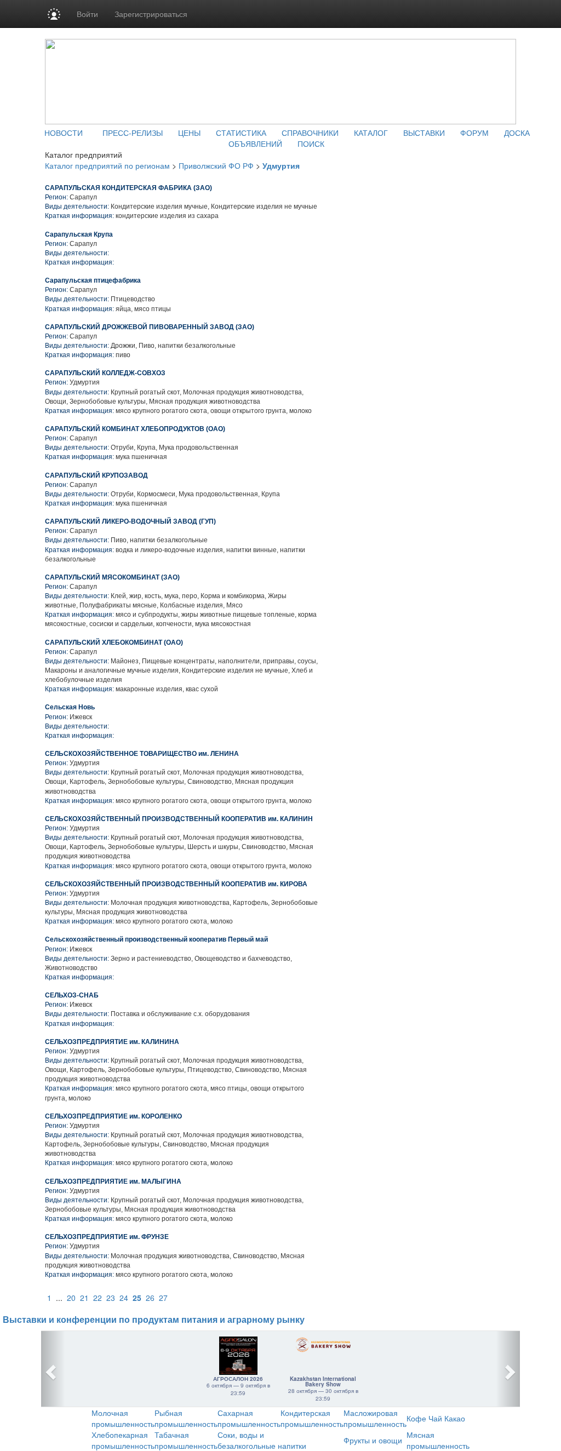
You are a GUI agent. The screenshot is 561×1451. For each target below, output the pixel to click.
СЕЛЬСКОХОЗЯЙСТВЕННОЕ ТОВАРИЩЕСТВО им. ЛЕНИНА (142, 754)
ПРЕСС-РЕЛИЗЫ (132, 132)
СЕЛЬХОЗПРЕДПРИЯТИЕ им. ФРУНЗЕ (107, 1237)
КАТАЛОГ (371, 132)
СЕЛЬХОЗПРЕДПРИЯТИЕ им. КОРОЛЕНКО (113, 1116)
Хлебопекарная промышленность (122, 1440)
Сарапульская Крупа (79, 234)
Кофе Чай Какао (436, 1418)
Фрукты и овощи (373, 1440)
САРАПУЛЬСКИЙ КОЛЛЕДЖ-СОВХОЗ (105, 373)
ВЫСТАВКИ (424, 132)
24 (123, 1297)
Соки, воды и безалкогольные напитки (261, 1440)
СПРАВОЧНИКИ (310, 132)
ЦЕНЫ (189, 132)
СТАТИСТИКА (241, 132)
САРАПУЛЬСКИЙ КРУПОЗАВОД (96, 475)
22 (97, 1297)
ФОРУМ (474, 132)
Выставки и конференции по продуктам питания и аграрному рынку (154, 1319)
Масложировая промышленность (375, 1418)
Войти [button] (87, 13)
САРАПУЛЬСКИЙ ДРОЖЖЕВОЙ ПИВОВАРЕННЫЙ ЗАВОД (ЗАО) (149, 327)
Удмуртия (281, 165)
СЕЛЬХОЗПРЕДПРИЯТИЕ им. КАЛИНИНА (112, 1042)
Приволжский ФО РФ (216, 165)
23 (110, 1297)
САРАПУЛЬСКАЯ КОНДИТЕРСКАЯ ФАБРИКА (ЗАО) (128, 188)
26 (150, 1297)
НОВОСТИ (63, 132)
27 (163, 1297)
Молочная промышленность (122, 1418)
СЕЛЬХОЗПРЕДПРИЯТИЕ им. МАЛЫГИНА (113, 1181)
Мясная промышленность (438, 1440)
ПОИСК (310, 143)
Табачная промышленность (185, 1440)
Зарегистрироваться (151, 13)
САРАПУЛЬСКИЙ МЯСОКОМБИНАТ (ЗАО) (112, 577)
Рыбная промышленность (185, 1418)
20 (71, 1297)
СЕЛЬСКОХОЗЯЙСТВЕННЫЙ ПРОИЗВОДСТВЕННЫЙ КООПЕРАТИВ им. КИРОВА (176, 884)
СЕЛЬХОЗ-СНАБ (72, 995)
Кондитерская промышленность (312, 1418)
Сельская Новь (70, 707)
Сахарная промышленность (248, 1418)
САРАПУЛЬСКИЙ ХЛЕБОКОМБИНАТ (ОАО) (114, 642)
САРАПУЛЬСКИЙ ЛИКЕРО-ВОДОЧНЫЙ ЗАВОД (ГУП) (130, 521)
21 (84, 1297)
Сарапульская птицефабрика (93, 280)
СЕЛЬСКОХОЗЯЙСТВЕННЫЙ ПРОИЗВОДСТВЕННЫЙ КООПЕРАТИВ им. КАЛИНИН (179, 819)
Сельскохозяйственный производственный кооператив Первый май (156, 939)
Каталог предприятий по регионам (107, 165)
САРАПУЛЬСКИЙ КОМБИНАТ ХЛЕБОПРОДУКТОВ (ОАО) (135, 429)
